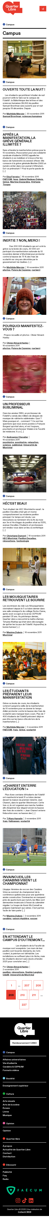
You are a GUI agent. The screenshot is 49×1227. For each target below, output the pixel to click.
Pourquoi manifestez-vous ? (23, 327)
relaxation (33, 442)
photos (6, 270)
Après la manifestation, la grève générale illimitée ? (19, 140)
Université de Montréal (22, 974)
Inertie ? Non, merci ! (21, 241)
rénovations (9, 541)
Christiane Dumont (16, 535)
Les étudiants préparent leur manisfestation (17, 694)
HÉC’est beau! (15, 504)
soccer (33, 918)
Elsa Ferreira (13, 176)
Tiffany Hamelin (15, 818)
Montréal (7, 635)
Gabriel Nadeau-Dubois (31, 179)
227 (25, 1003)
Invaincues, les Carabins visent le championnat (20, 880)
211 (35, 993)
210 (23, 993)
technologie (22, 541)
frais (15, 729)
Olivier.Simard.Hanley (17, 343)
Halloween (14, 821)
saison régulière (21, 918)
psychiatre (8, 442)
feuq (15, 179)
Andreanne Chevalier (17, 437)
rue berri (36, 270)
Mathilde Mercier (15, 113)
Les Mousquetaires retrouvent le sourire (24, 598)
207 (28, 983)
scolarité (31, 729)
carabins (7, 918)
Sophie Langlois (33, 972)
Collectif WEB (24, 1212)
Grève (6, 182)
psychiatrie (21, 442)
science (7, 445)
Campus (10, 24)
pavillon (7, 972)
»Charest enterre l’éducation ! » (19, 787)
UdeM (6, 974)
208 (39, 983)
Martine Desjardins (20, 182)
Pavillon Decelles (27, 538)
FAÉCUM (7, 179)
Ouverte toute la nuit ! (24, 90)
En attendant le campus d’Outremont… (24, 938)
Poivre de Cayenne (21, 270)
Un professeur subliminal (16, 406)
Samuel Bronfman (12, 116)
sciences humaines (32, 116)
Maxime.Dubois (14, 632)
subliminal (17, 445)
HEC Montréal (10, 538)
